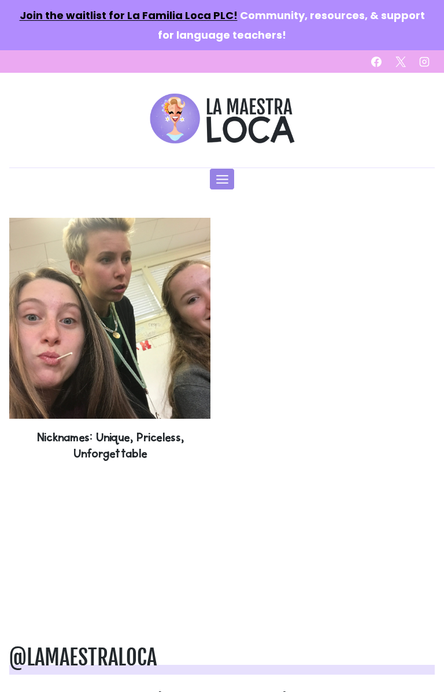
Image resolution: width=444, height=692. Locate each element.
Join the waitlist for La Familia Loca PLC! (129, 15)
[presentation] (109, 318)
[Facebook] (376, 61)
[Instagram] (424, 61)
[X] (400, 61)
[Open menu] (222, 179)
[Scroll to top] (416, 647)
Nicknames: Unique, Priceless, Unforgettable (109, 445)
